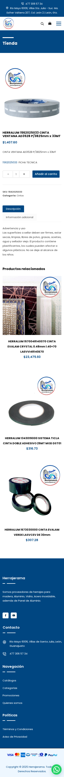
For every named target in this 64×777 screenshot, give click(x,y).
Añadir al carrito (46, 174)
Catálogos (9, 680)
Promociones (11, 695)
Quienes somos (12, 703)
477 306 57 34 (34, 3)
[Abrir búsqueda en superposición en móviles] (42, 23)
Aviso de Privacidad (15, 736)
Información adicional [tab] (19, 217)
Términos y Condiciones (18, 729)
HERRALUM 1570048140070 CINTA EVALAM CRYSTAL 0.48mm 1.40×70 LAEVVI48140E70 (32, 346)
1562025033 (10, 162)
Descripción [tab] (13, 209)
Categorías (10, 688)
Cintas (20, 195)
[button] (56, 769)
